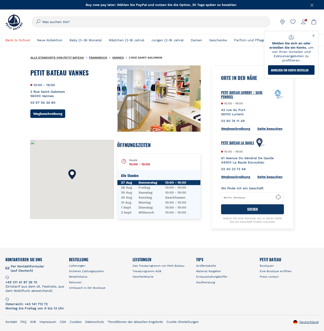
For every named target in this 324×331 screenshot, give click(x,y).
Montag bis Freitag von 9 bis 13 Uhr (34, 308)
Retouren (75, 282)
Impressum (47, 322)
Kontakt (11, 322)
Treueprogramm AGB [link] (147, 271)
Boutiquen (267, 265)
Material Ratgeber (208, 271)
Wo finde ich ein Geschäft (242, 188)
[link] (282, 22)
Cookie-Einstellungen (183, 322)
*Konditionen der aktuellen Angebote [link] (135, 322)
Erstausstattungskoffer (211, 276)
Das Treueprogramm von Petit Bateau (158, 265)
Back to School (17, 40)
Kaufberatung (205, 282)
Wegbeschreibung (49, 114)
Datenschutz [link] (94, 322)
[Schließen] (312, 4)
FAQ (23, 322)
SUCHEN (252, 209)
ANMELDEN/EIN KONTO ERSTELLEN (290, 70)
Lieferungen (77, 265)
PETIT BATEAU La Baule (237, 143)
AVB (33, 322)
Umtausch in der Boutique (87, 287)
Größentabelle (206, 265)
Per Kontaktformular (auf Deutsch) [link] (27, 268)
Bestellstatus (78, 276)
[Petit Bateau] (14, 21)
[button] (72, 174)
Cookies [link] (76, 322)
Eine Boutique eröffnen (276, 271)
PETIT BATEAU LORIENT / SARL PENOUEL (242, 94)
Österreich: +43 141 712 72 (26, 304)
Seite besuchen (269, 129)
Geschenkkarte (143, 276)
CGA (63, 322)
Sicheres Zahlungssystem (86, 271)
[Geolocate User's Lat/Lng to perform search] (278, 197)
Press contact (269, 276)
